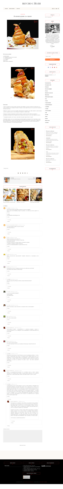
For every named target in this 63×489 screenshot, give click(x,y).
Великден (47, 86)
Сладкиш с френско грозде (28, 469)
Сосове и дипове (48, 110)
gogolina (8, 291)
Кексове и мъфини (48, 88)
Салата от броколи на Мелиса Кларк (30, 468)
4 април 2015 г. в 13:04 (21, 401)
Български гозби (48, 84)
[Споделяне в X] (20, 173)
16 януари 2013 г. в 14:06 (14, 305)
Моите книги (11, 8)
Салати (46, 100)
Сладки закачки (48, 102)
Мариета (8, 266)
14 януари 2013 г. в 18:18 (13, 237)
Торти (46, 116)
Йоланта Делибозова (10, 327)
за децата (46, 122)
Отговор (8, 221)
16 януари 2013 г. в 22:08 (12, 316)
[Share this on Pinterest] (23, 173)
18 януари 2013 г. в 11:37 (12, 341)
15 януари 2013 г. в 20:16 (14, 279)
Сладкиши (47, 106)
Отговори (9, 219)
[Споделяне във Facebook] (18, 173)
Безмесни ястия (48, 82)
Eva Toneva (9, 305)
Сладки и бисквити (48, 104)
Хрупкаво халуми (27, 470)
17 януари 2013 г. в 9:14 (18, 327)
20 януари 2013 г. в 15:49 (14, 353)
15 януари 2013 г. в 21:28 (13, 291)
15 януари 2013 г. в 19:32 (13, 266)
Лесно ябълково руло (27, 465)
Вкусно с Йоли (31, 3)
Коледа (46, 90)
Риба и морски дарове (49, 96)
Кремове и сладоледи (49, 92)
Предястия (23, 14)
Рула (46, 98)
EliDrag (8, 237)
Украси (46, 118)
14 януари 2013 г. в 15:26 (14, 208)
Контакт (18, 8)
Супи (46, 112)
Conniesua (8, 208)
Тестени (46, 114)
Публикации (26, 476)
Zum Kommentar (49, 135)
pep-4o (8, 341)
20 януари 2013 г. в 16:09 (18, 370)
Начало (6, 8)
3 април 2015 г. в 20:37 (14, 384)
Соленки (46, 108)
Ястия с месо (47, 120)
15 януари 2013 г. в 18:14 (13, 254)
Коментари (26, 477)
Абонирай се (52, 59)
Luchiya (8, 254)
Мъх (7, 316)
